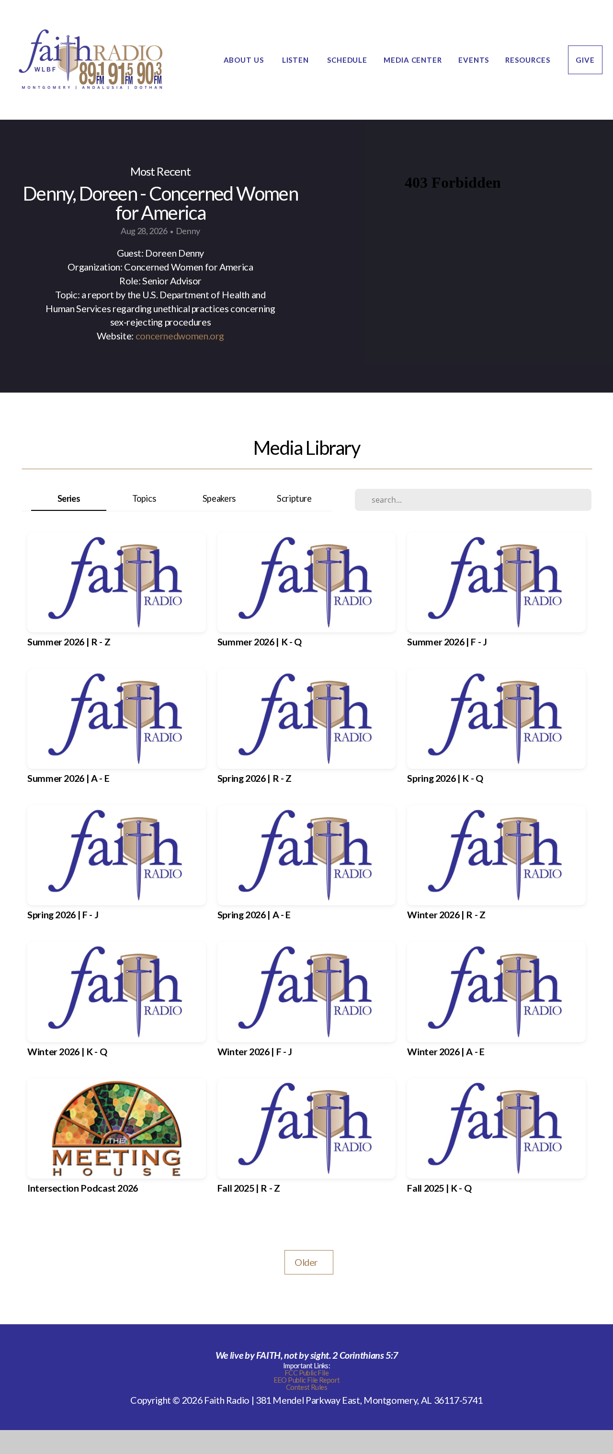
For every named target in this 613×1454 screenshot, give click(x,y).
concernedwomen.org (180, 335)
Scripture (294, 498)
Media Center (413, 60)
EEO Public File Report (306, 1379)
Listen (296, 60)
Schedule (347, 60)
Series (68, 498)
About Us (245, 60)
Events (473, 60)
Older (309, 1262)
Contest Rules (306, 1387)
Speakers (219, 498)
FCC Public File (306, 1372)
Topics (144, 498)
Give (585, 60)
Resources (528, 60)
